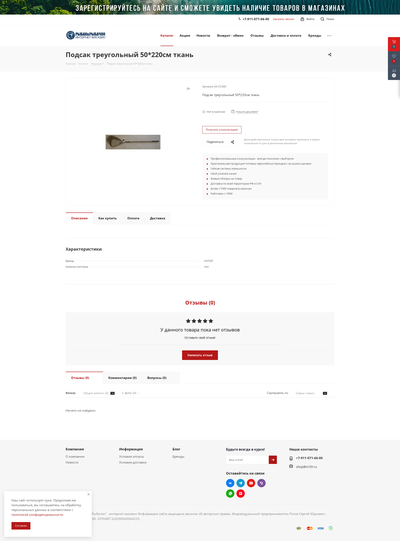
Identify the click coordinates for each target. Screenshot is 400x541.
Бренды (178, 456)
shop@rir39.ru (306, 467)
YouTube (251, 483)
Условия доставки (133, 462)
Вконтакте (230, 483)
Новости (72, 462)
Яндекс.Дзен (240, 493)
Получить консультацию (222, 129)
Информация (131, 449)
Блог (176, 449)
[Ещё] (329, 35)
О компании (75, 456)
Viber (261, 483)
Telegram (240, 483)
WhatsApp (230, 493)
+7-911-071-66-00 (255, 19)
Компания (75, 449)
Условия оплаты (131, 456)
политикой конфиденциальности (37, 514)
